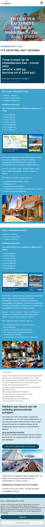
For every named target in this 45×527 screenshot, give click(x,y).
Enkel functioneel (22, 523)
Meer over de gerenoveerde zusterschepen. (20, 446)
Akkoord (22, 517)
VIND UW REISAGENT (10, 81)
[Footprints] (6, 3)
